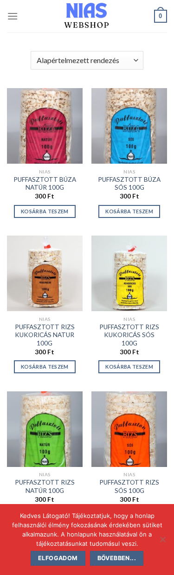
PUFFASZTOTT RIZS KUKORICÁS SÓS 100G (129, 335)
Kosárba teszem (45, 211)
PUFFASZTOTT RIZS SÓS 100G (129, 486)
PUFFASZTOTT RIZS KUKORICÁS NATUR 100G (45, 335)
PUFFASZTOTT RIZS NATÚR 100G (45, 486)
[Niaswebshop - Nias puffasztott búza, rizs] (87, 16)
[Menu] (12, 16)
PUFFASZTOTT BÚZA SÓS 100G (129, 184)
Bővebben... (116, 558)
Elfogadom (57, 558)
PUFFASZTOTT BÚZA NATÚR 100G (44, 184)
